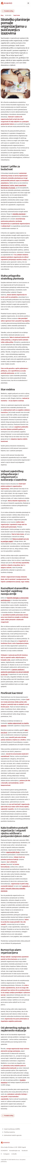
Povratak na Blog (8, 11)
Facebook (25, 1150)
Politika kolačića (9, 1132)
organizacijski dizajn (13, 852)
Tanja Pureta (16, 15)
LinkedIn (14, 1154)
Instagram (6, 1154)
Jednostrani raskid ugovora (12, 1135)
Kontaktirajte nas (14, 1150)
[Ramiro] (5, 1142)
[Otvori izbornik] (28, 3)
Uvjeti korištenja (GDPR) (12, 1129)
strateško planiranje (18, 214)
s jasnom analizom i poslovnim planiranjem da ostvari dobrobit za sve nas (15, 671)
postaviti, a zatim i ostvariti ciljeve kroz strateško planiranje (15, 888)
